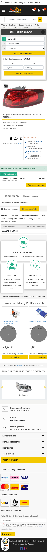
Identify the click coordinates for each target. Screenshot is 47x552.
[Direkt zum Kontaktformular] (5, 418)
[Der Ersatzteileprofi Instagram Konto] (25, 549)
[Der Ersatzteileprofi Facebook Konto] (21, 549)
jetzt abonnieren (7, 534)
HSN (13, 63)
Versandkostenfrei (33, 151)
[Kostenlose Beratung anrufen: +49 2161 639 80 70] (2, 2)
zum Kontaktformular (17, 420)
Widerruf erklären (10, 459)
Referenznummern (10, 209)
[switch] (5, 548)
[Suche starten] (40, 19)
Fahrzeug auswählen (24, 53)
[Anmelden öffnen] (38, 10)
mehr (40, 526)
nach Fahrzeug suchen (24, 73)
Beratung (39, 141)
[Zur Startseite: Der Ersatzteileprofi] (15, 10)
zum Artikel (15, 357)
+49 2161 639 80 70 (32, 2)
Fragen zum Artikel (30, 209)
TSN (33, 63)
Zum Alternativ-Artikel (36, 185)
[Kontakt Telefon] (5, 409)
